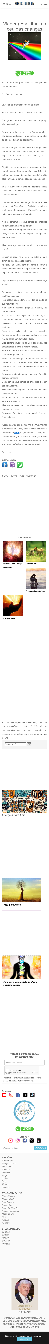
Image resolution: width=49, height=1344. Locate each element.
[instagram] (11, 1094)
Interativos (6, 1172)
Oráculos (6, 1187)
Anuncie (6, 1222)
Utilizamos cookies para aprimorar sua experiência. (23, 1336)
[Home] (24, 1111)
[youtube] (4, 1094)
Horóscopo (7, 1169)
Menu (8, 4)
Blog (4, 1181)
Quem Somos (8, 1196)
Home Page (7, 1160)
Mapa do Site (8, 1213)
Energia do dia (9, 1163)
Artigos (5, 1175)
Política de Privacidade (34, 1323)
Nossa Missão (8, 1199)
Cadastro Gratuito (10, 1207)
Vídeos (5, 1184)
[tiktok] (32, 1094)
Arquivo (5, 1219)
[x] (25, 1094)
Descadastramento (10, 1210)
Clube (5, 1178)
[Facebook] (18, 1094)
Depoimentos (8, 1202)
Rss (4, 1216)
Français (6, 1243)
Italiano (5, 1237)
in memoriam (25, 1311)
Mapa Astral (7, 1166)
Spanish (6, 1231)
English (5, 1234)
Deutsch (6, 1240)
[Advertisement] (24, 511)
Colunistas (7, 1204)
